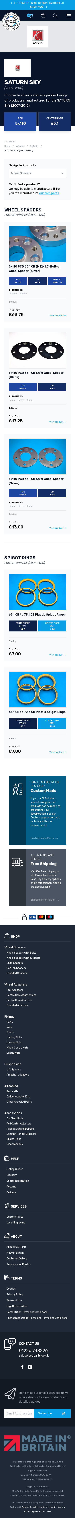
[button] (55, 16)
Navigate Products (22, 165)
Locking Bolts (14, 1037)
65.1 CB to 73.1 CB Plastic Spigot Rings (37, 614)
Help (15, 1159)
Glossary (12, 1175)
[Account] (43, 16)
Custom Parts (15, 1216)
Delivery (11, 1192)
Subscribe (45, 1413)
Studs (10, 1032)
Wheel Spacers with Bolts (21, 952)
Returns (11, 1186)
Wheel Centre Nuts (17, 1047)
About (16, 1237)
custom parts (49, 193)
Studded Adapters (17, 1005)
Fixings (9, 1016)
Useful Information (18, 1180)
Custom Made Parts (42, 838)
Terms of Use (14, 1300)
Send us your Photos (19, 1264)
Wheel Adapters (15, 984)
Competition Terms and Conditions (27, 1312)
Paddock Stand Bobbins (20, 1128)
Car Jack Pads (15, 1118)
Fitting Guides (15, 1169)
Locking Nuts (14, 1042)
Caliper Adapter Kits (18, 1096)
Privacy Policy (15, 1294)
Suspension (12, 1064)
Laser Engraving (16, 1222)
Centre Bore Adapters (19, 1000)
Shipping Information (43, 899)
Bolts (10, 1022)
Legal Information (17, 1306)
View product (56, 315)
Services (19, 1206)
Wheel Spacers (15, 947)
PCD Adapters (15, 990)
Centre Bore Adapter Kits (21, 995)
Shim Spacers (15, 963)
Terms (16, 1278)
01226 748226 (33, 1350)
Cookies (11, 1288)
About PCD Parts (16, 1246)
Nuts (9, 1027)
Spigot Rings (14, 1139)
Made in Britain (15, 1252)
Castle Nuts (13, 1052)
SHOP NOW (36, 6)
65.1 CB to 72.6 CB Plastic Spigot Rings (37, 712)
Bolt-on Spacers (16, 968)
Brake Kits (12, 1091)
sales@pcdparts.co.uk (34, 1355)
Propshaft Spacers (18, 1074)
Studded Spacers (17, 973)
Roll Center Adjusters (19, 1123)
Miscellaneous (15, 1144)
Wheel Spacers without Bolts (23, 957)
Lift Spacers (14, 1069)
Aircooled (11, 1086)
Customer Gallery (17, 1258)
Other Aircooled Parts (19, 1101)
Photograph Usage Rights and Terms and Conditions (37, 1318)
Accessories (13, 1113)
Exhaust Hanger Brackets (22, 1133)
